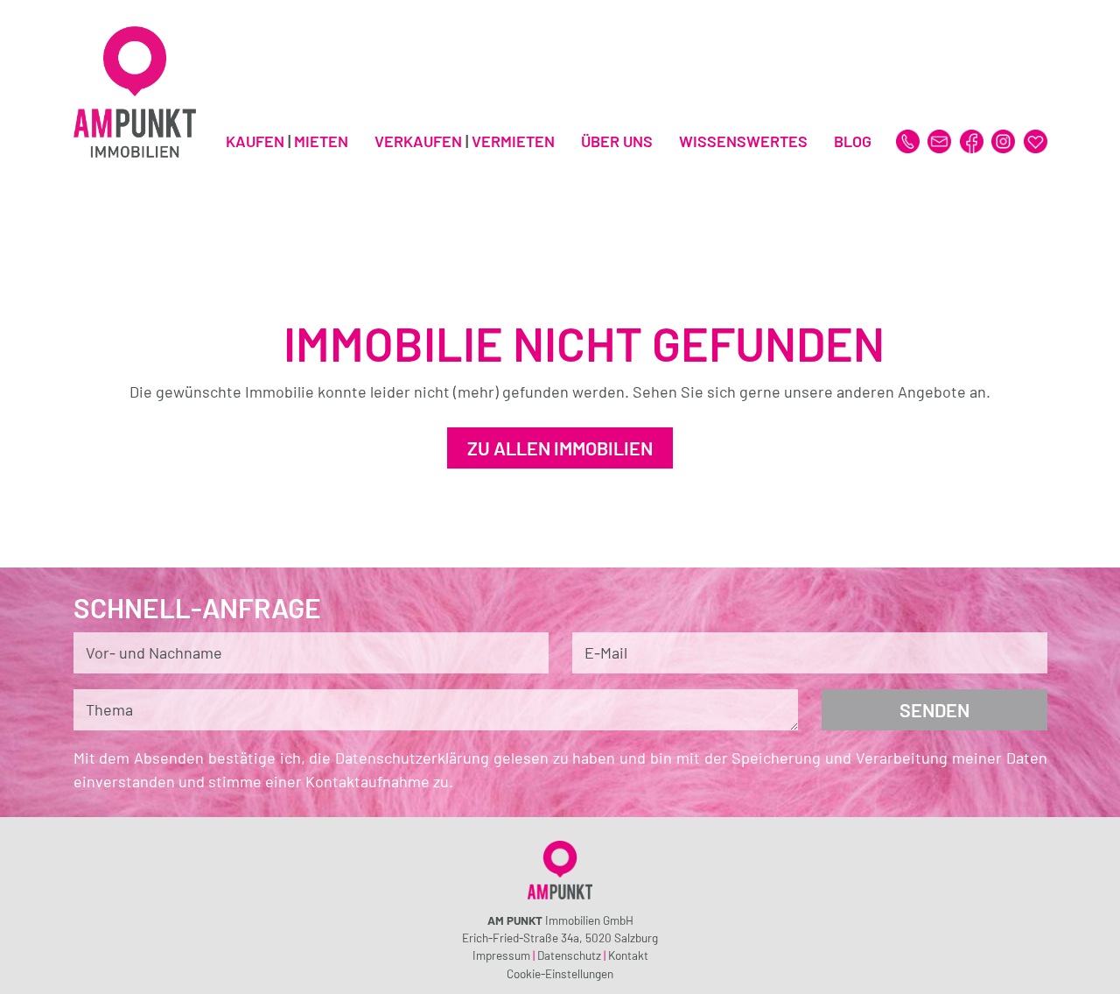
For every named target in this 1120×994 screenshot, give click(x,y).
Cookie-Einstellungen (560, 973)
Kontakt (628, 955)
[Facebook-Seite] (973, 139)
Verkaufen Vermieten (464, 141)
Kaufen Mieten (287, 141)
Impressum (501, 955)
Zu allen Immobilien (560, 447)
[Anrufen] (909, 139)
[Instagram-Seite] (1004, 139)
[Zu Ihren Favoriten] (1035, 139)
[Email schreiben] (941, 139)
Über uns (617, 141)
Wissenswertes (743, 141)
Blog (853, 141)
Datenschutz (569, 955)
